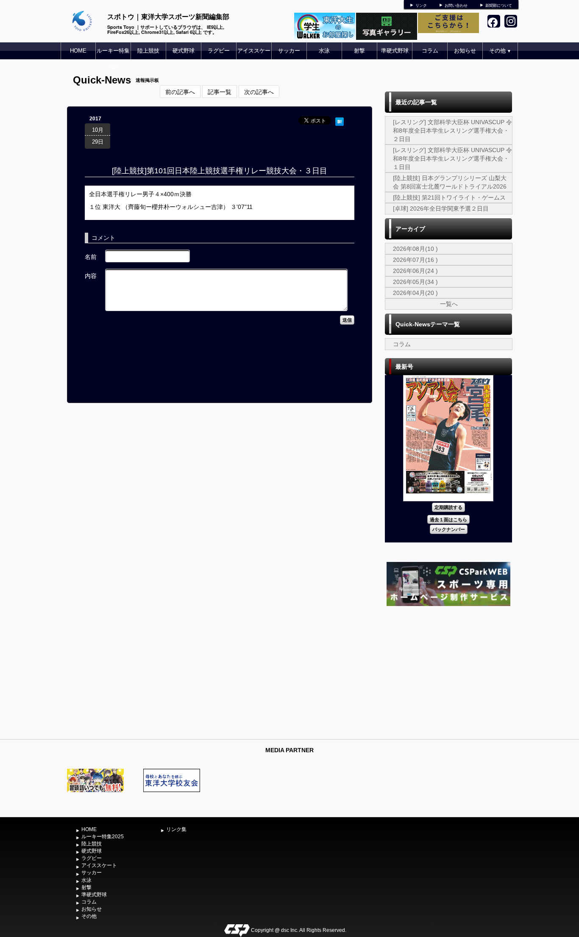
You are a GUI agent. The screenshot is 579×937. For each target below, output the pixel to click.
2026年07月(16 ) (415, 259)
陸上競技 (148, 50)
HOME (78, 50)
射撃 (359, 50)
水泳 (324, 50)
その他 (500, 50)
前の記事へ (180, 91)
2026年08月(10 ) (415, 248)
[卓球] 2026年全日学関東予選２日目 (441, 208)
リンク (421, 5)
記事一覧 (219, 91)
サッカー (289, 50)
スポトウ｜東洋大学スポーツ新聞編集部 (168, 16)
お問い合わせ (456, 5)
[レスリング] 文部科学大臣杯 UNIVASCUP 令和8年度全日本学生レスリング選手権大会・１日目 (452, 158)
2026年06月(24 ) (415, 270)
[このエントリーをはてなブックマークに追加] (339, 120)
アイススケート (253, 59)
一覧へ (449, 303)
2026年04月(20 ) (415, 292)
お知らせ (465, 50)
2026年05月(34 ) (415, 281)
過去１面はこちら (448, 519)
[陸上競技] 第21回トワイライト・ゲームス (449, 197)
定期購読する (448, 507)
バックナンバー (448, 529)
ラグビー (219, 50)
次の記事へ (259, 91)
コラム (430, 50)
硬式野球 (184, 50)
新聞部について (498, 5)
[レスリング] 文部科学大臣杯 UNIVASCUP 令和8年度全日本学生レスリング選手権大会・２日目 (452, 130)
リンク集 (176, 829)
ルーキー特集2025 (113, 59)
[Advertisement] (448, 672)
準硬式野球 (395, 50)
